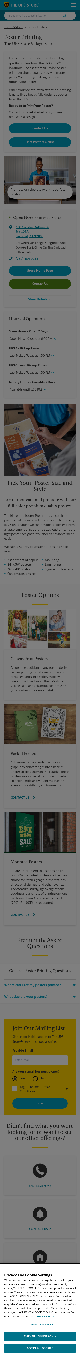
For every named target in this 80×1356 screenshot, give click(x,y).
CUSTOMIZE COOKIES (40, 1324)
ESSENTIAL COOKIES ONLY (40, 1336)
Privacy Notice (45, 1316)
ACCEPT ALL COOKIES (40, 1348)
